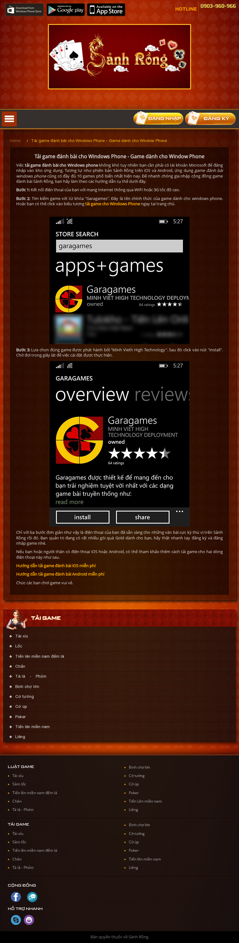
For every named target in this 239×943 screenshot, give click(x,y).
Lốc (18, 646)
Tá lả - (18, 809)
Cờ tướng (24, 696)
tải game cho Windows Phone (112, 203)
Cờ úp (21, 706)
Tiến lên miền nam (32, 726)
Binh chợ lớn (27, 686)
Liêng (20, 736)
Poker (20, 716)
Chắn (20, 666)
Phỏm (41, 676)
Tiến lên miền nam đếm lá (39, 656)
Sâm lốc (19, 784)
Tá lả (20, 676)
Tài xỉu (21, 636)
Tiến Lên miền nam (145, 801)
